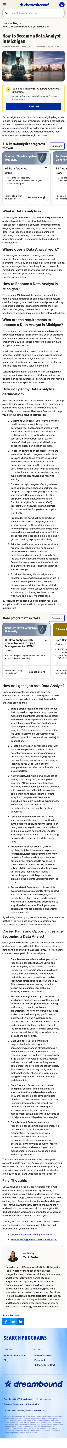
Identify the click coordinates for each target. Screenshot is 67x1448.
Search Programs (25, 1338)
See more (57, 146)
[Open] (61, 13)
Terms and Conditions (13, 1404)
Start (31, 106)
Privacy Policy (32, 1404)
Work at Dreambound (15, 1355)
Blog (15, 23)
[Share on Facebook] (6, 1321)
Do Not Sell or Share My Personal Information (24, 1411)
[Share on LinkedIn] (20, 1321)
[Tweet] (13, 1321)
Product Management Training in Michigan (34, 1239)
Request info (35, 197)
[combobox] (37, 13)
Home (5, 23)
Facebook (39, 1360)
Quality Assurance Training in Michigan (32, 1234)
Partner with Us (42, 1355)
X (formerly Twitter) (44, 1365)
